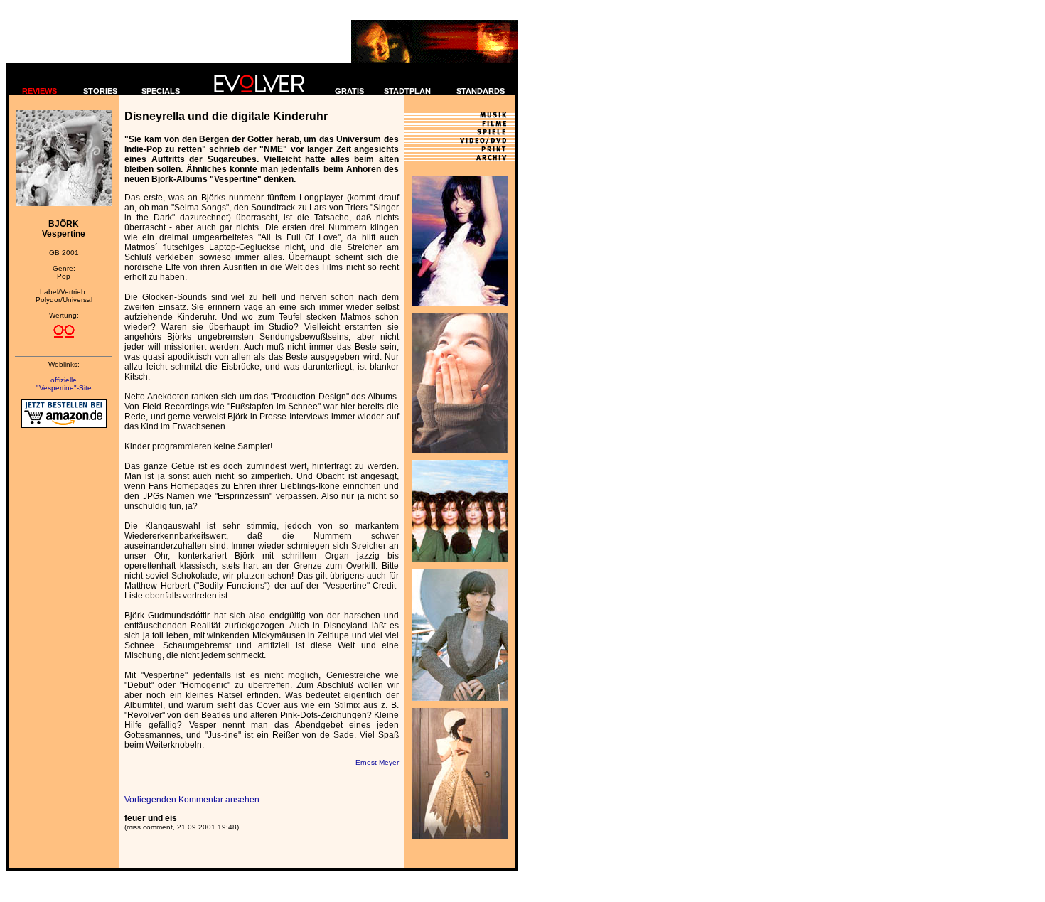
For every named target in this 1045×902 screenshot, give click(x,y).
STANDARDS (480, 91)
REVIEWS (39, 91)
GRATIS (349, 91)
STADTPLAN (407, 91)
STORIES (100, 91)
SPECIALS (160, 91)
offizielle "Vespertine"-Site (64, 384)
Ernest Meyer (377, 762)
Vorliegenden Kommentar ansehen (191, 800)
